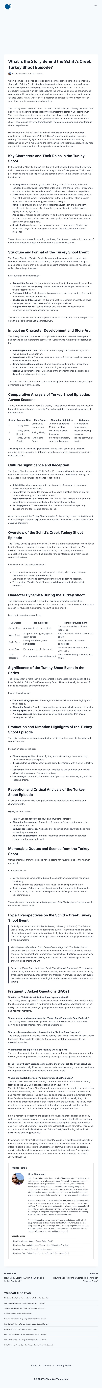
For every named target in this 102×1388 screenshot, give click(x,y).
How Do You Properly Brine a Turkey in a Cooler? (33, 1249)
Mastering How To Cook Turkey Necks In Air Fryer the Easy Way (26, 1298)
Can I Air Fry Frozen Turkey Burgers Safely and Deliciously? (25, 1319)
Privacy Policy (64, 1365)
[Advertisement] (51, 29)
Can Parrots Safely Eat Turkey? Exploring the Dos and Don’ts (25, 1340)
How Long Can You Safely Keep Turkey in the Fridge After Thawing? (41, 1245)
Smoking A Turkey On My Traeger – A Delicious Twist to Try (24, 1308)
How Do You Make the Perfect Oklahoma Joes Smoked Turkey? (26, 1324)
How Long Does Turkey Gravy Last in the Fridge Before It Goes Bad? (41, 1253)
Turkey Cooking (36, 73)
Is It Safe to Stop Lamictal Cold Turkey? (17, 1314)
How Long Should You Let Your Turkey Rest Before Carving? (25, 1334)
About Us (35, 1365)
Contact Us (48, 1365)
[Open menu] (95, 6)
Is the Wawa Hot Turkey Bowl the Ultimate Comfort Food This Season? (28, 1345)
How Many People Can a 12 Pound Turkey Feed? (33, 1241)
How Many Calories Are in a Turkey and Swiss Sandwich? (24, 1277)
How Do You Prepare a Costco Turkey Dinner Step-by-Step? (75, 1277)
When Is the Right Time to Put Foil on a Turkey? (20, 1329)
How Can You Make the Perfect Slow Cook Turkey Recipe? (24, 1303)
